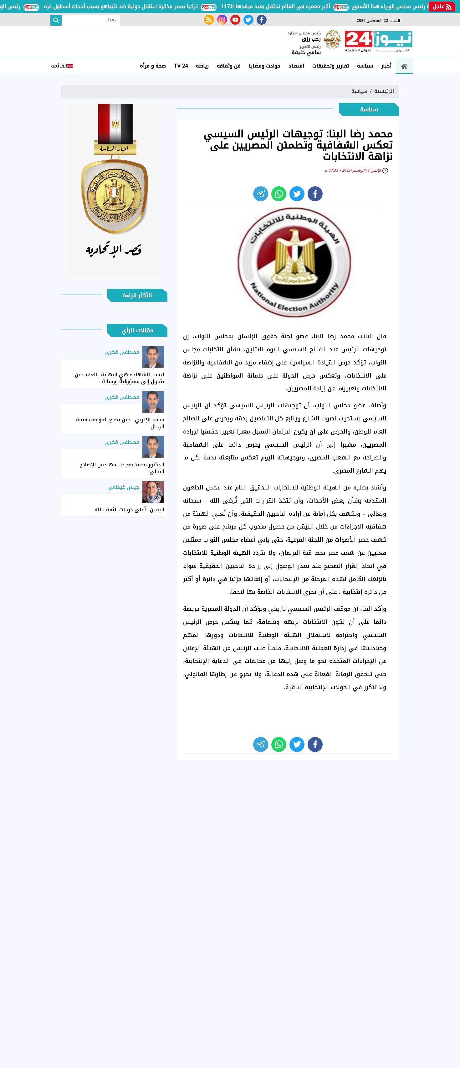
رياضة (202, 66)
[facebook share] (315, 193)
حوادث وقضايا (264, 66)
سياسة (365, 66)
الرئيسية (384, 91)
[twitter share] (296, 193)
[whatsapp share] (278, 193)
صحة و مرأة (153, 66)
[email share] (260, 193)
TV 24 (181, 66)
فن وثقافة (229, 66)
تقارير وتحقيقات (330, 66)
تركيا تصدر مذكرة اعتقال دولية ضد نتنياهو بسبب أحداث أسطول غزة (135, 6)
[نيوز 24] (378, 41)
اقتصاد (296, 66)
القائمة (59, 66)
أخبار (386, 66)
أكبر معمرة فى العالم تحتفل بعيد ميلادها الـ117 (290, 6)
